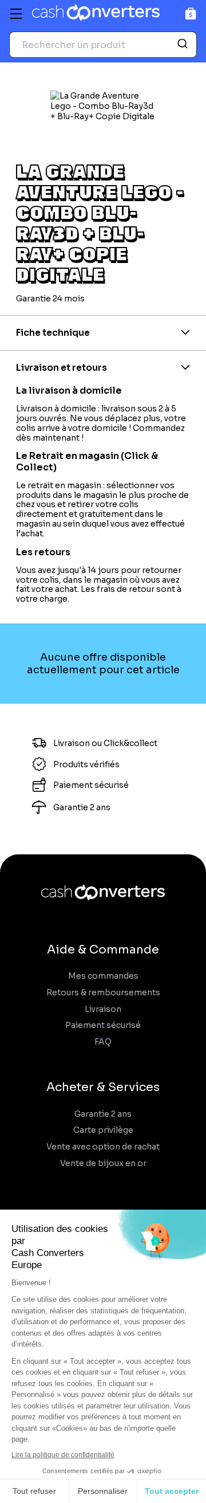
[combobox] (103, 45)
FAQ (103, 1042)
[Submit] (184, 44)
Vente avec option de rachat (103, 1147)
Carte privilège (103, 1130)
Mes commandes (103, 976)
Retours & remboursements (103, 993)
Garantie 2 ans (103, 1114)
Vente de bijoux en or (103, 1163)
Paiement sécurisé (103, 1025)
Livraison (103, 1009)
